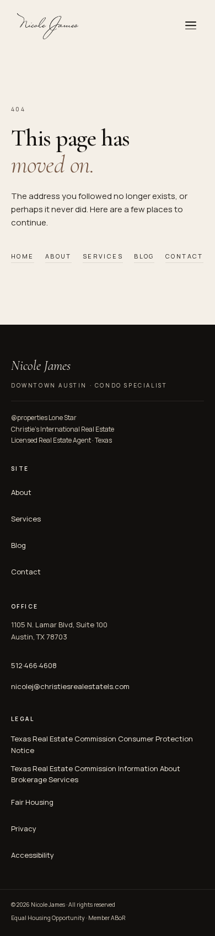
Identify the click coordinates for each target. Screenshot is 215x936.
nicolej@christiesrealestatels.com (70, 686)
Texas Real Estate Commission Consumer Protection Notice (102, 744)
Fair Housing (32, 802)
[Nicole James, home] (46, 25)
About (58, 256)
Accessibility (32, 855)
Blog (144, 256)
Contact (184, 256)
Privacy (23, 828)
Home (22, 256)
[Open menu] (191, 25)
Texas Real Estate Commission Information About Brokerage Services (95, 774)
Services (103, 256)
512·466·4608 (34, 665)
